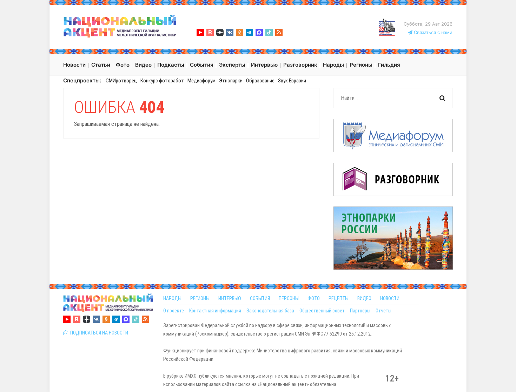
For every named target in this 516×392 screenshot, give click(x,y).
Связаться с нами (432, 32)
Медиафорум (201, 80)
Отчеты (383, 310)
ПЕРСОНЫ (289, 298)
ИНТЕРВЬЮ (229, 298)
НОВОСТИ (389, 298)
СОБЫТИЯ (260, 298)
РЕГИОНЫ (200, 298)
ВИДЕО (364, 298)
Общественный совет (322, 310)
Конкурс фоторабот (162, 80)
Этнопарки (231, 80)
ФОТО (313, 298)
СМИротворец (121, 80)
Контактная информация (215, 310)
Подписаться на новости (98, 333)
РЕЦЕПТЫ (339, 298)
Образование (260, 80)
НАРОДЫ (172, 298)
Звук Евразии (292, 80)
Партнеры (360, 310)
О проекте (173, 310)
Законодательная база (270, 310)
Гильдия (389, 64)
